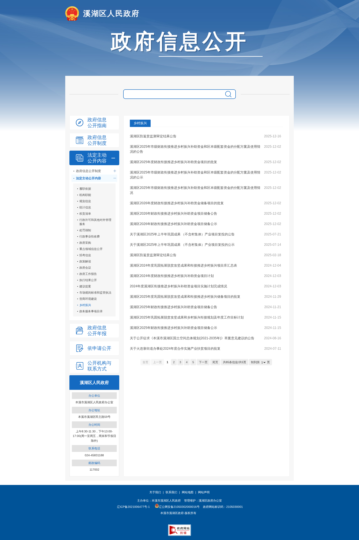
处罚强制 (85, 230)
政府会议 (85, 267)
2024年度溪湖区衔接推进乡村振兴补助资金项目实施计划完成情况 (178, 286)
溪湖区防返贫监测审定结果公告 (153, 136)
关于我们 (155, 492)
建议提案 (85, 286)
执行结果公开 (88, 280)
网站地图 (187, 492)
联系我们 (171, 492)
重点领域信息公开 (91, 249)
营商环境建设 (88, 298)
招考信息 (85, 255)
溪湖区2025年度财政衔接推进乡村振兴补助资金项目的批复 (173, 162)
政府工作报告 (88, 274)
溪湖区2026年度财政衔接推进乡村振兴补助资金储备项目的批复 (177, 203)
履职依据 (85, 188)
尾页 (215, 362)
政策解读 (85, 261)
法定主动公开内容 (97, 158)
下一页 (203, 362)
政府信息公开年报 (97, 330)
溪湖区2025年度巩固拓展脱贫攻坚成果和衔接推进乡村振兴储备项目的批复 (185, 296)
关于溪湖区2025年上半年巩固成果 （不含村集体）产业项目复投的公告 (182, 234)
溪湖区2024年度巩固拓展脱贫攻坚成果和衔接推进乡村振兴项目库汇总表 (183, 265)
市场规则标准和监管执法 (95, 292)
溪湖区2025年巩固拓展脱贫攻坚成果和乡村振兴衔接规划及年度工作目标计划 (187, 317)
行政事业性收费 (89, 236)
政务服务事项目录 (91, 311)
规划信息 (85, 201)
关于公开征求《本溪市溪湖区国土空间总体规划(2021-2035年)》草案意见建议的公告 (192, 338)
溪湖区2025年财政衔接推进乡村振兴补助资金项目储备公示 (173, 328)
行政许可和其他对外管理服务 (95, 222)
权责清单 (85, 213)
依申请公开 (99, 348)
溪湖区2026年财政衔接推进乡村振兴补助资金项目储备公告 (173, 213)
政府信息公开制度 (97, 140)
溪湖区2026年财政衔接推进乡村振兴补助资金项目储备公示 (173, 224)
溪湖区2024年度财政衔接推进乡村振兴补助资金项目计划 (172, 276)
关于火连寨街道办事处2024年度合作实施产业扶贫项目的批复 (175, 348)
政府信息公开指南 (97, 122)
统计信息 (85, 207)
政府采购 (85, 242)
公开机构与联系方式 (99, 365)
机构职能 (85, 195)
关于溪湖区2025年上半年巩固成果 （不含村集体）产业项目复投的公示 (182, 244)
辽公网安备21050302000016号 (179, 506)
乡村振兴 (85, 305)
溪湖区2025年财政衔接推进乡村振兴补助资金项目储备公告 (173, 307)
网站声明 (204, 492)
